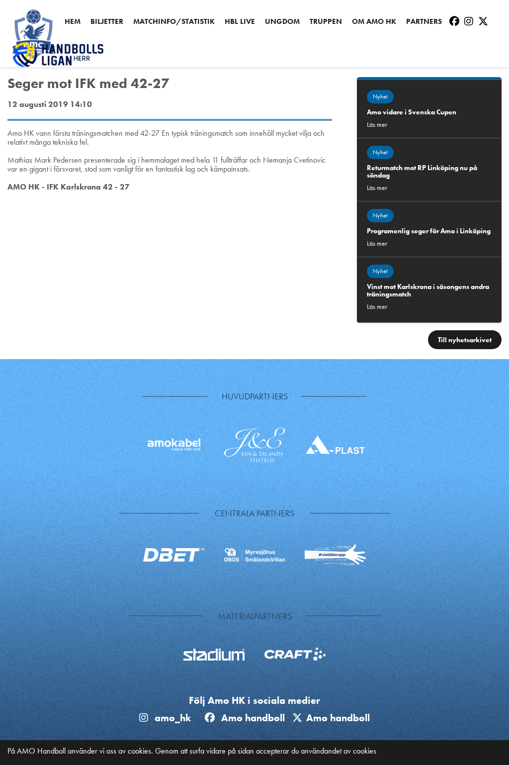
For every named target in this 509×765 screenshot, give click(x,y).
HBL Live (240, 21)
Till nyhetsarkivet (465, 339)
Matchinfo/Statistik (174, 21)
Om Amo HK (374, 21)
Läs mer (377, 124)
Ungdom (282, 21)
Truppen (326, 21)
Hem (73, 21)
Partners (424, 21)
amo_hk (171, 717)
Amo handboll (255, 717)
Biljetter (106, 21)
